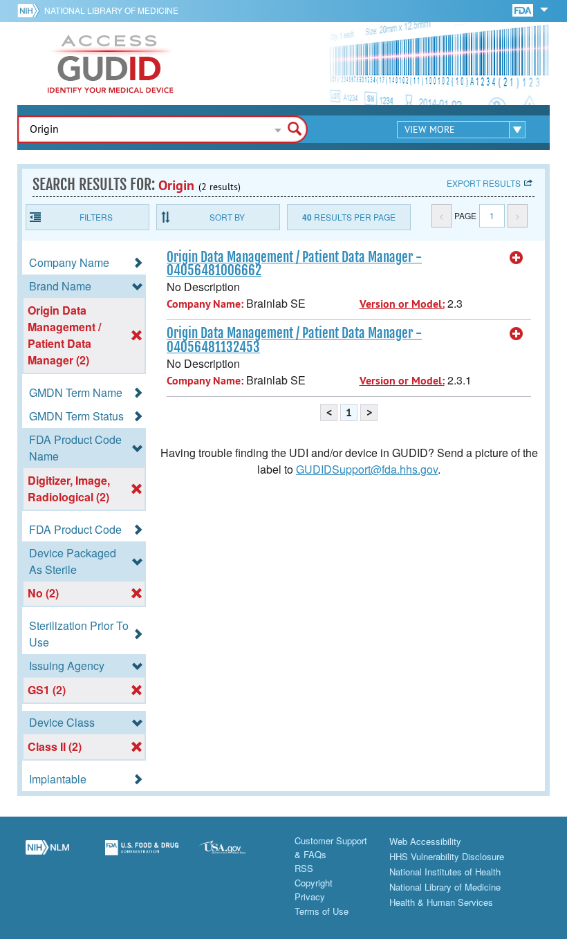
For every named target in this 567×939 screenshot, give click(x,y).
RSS (304, 868)
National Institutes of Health (445, 871)
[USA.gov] (236, 855)
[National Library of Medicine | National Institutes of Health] (47, 855)
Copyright (314, 882)
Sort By (227, 217)
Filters (96, 217)
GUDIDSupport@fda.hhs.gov (367, 469)
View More (430, 129)
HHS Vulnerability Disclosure (446, 856)
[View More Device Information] (516, 258)
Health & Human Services (441, 902)
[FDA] (523, 9)
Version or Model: (402, 304)
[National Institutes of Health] (30, 10)
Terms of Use (321, 911)
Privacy (310, 896)
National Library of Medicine (111, 10)
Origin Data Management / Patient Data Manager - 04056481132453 (294, 340)
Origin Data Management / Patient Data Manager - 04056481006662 (294, 264)
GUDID (110, 63)
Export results (484, 183)
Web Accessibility (425, 841)
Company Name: (205, 304)
